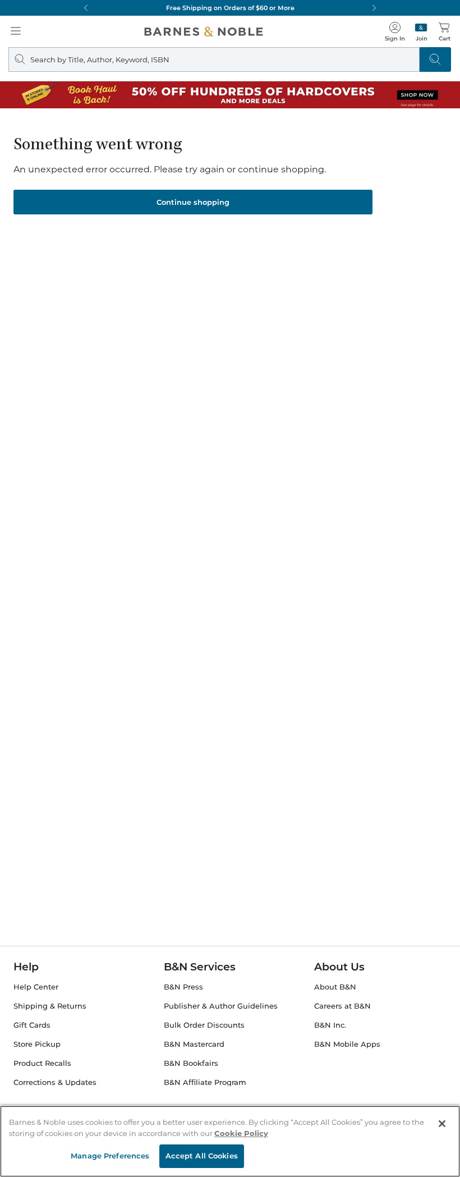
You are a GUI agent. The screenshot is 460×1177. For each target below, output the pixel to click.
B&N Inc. (330, 1025)
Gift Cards (31, 1025)
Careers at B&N (342, 1006)
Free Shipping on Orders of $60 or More (230, 8)
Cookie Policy (241, 1133)
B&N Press (183, 987)
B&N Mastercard (194, 1044)
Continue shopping (193, 202)
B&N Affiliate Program (205, 1082)
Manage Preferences (110, 1155)
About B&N (335, 987)
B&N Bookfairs (191, 1063)
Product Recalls (42, 1063)
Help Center (35, 987)
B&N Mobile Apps (347, 1044)
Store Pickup (37, 1044)
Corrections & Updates (54, 1082)
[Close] (442, 1123)
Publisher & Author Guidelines (221, 1006)
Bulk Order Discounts (204, 1025)
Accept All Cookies (201, 1155)
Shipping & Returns (49, 1006)
